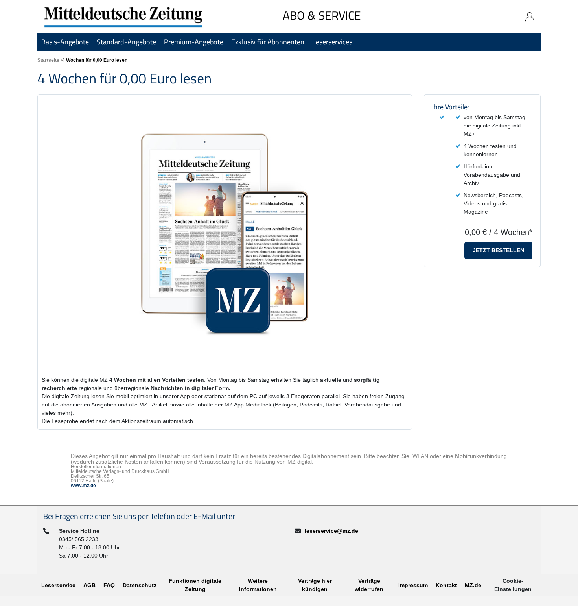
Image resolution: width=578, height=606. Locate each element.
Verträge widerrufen (369, 585)
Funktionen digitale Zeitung (195, 585)
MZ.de (473, 585)
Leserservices (332, 42)
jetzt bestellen (498, 250)
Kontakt (446, 585)
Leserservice (58, 585)
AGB (89, 585)
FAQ (109, 585)
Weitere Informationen (258, 585)
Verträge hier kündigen (315, 585)
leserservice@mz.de (331, 531)
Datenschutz (139, 585)
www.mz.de (83, 485)
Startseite (48, 60)
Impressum (413, 585)
